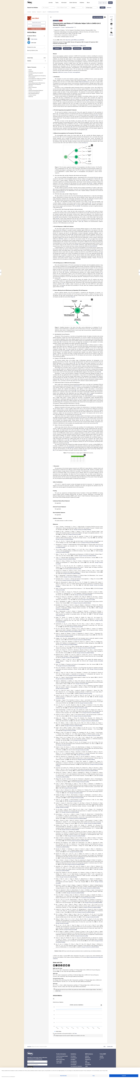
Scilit (86, 1061)
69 (91, 394)
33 (57, 217)
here (60, 990)
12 (82, 120)
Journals (50, 2)
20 (67, 186)
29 (79, 206)
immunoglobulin (76, 72)
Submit (110, 2)
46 (94, 246)
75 (88, 417)
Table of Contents (31, 67)
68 (90, 394)
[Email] (54, 965)
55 (62, 286)
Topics (56, 2)
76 (84, 429)
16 (86, 180)
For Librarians (74, 1061)
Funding (30, 88)
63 (76, 386)
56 (60, 342)
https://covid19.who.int (84, 81)
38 (72, 234)
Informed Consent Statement (34, 92)
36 (82, 221)
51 (67, 270)
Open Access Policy (60, 1059)
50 (63, 256)
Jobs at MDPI (59, 1063)
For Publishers (74, 1063)
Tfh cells (70, 72)
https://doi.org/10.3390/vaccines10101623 (75, 39)
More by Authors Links (32, 50)
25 (91, 200)
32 (57, 215)
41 (62, 238)
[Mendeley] (69, 965)
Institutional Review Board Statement (35, 90)
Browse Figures (67, 48)
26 (90, 203)
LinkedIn (101, 1056)
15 (99, 178)
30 (61, 207)
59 (59, 369)
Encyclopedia (88, 1064)
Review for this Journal (36, 25)
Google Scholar (77, 529)
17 (88, 180)
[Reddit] (66, 965)
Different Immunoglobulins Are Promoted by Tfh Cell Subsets (37, 76)
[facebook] (62, 965)
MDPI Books (87, 1057)
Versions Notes (87, 48)
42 (90, 240)
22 (62, 191)
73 (79, 417)
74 (80, 417)
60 (100, 371)
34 (56, 218)
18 (89, 183)
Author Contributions (32, 87)
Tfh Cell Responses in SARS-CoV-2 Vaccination (35, 80)
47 (96, 246)
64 (77, 386)
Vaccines (34, 11)
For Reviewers (74, 1057)
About (88, 2)
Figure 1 (86, 142)
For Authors (73, 1056)
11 (97, 115)
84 (53, 450)
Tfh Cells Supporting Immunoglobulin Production (35, 73)
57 (71, 346)
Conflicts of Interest (32, 95)
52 (63, 272)
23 (63, 191)
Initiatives (82, 2)
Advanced (109, 7)
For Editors (73, 1059)
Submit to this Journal (36, 22)
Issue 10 (44, 11)
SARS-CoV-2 (61, 72)
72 (100, 411)
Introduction (30, 71)
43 (76, 244)
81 (70, 447)
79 (67, 442)
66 (75, 390)
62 (74, 386)
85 (88, 469)
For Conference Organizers (76, 1066)
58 (68, 350)
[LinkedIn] (59, 965)
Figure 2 (73, 296)
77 (88, 432)
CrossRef (84, 529)
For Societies (73, 1064)
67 (87, 393)
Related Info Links (31, 47)
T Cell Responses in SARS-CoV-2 (78, 45)
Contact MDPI (59, 1061)
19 (91, 183)
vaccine (66, 72)
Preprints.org (88, 1059)
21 (61, 191)
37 (88, 231)
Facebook (102, 1057)
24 (100, 197)
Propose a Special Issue (36, 29)
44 (77, 244)
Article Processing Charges (62, 1056)
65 (78, 386)
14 (94, 177)
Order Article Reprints (97, 17)
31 (88, 212)
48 (95, 250)
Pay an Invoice (59, 1057)
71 (61, 401)
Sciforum (87, 1056)
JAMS (86, 1066)
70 (72, 399)
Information (64, 2)
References (30, 96)
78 (63, 437)
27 (74, 204)
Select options (31, 1061)
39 (59, 238)
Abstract (30, 69)
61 (97, 376)
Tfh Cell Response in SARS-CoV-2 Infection (37, 78)
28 (77, 206)
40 (61, 238)
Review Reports (77, 48)
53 (59, 278)
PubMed (89, 529)
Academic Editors (31, 35)
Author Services (73, 2)
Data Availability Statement (33, 93)
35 (58, 218)
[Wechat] (64, 965)
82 (71, 447)
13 (57, 136)
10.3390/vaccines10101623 (53, 11)
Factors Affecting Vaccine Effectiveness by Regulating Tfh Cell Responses (36, 83)
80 (69, 447)
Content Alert (110, 1046)
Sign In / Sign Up (102, 2)
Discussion (30, 85)
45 (93, 246)
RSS (104, 1046)
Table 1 (85, 450)
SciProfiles (87, 1063)
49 (101, 253)
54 (63, 283)
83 (73, 447)
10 (95, 115)
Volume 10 (39, 11)
